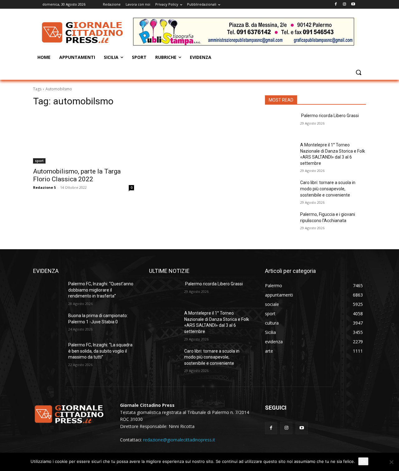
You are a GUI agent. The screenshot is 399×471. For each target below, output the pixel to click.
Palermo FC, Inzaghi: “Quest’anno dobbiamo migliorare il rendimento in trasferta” (100, 289)
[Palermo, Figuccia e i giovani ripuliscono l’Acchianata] (280, 222)
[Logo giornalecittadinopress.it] (83, 32)
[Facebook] (335, 4)
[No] (391, 462)
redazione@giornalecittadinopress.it (179, 440)
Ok (363, 461)
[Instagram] (344, 4)
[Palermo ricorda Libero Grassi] (280, 123)
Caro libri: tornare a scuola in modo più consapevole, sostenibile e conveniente (327, 188)
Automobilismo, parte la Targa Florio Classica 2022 (77, 175)
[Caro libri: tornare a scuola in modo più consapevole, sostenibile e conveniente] (280, 190)
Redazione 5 (44, 187)
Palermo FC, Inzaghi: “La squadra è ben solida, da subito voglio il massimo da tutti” (100, 350)
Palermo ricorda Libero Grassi (329, 115)
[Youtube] (353, 4)
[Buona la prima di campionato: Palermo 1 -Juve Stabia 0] (48, 323)
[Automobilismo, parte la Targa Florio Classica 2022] (83, 138)
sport (39, 161)
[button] (358, 72)
